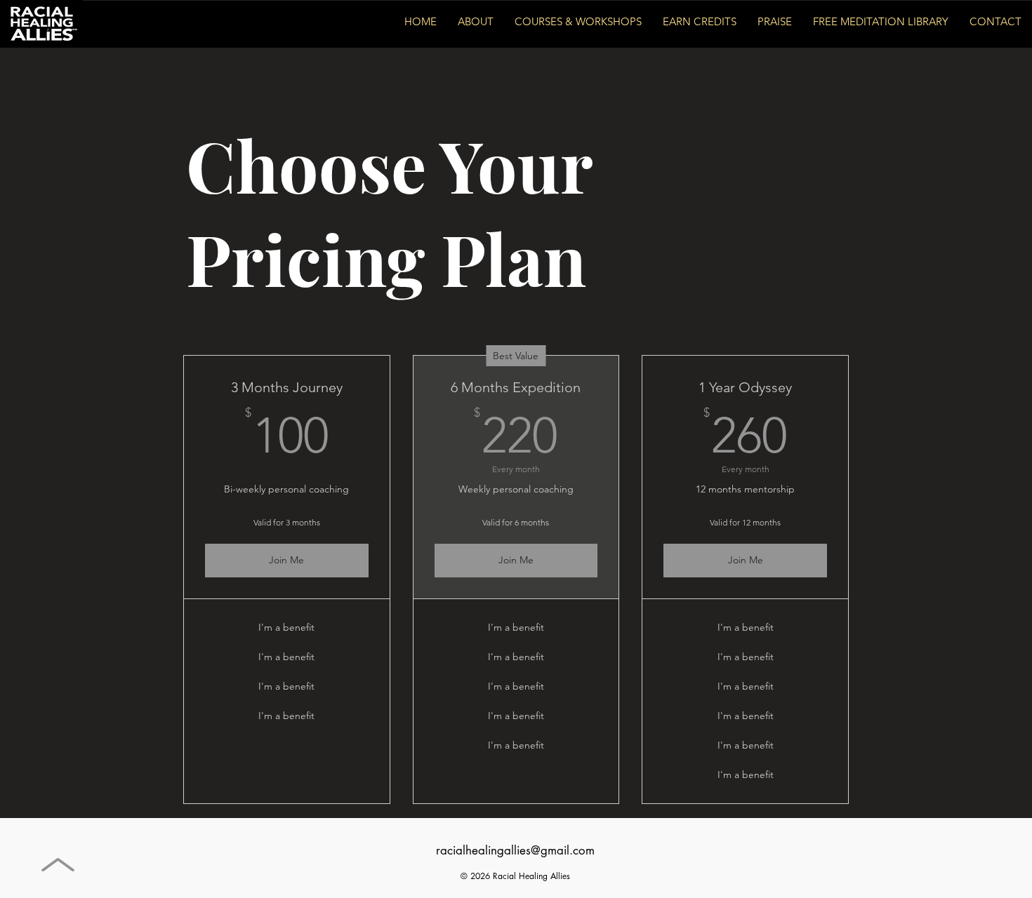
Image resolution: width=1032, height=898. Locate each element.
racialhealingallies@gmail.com (515, 850)
